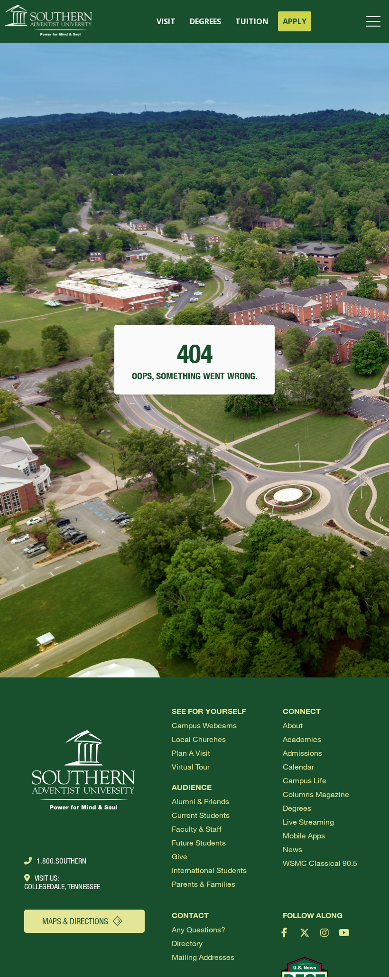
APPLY (294, 21)
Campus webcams (204, 725)
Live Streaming (308, 821)
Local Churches (199, 738)
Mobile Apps (304, 835)
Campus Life (304, 780)
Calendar (298, 766)
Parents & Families (203, 883)
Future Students (199, 842)
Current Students (201, 814)
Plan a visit (191, 752)
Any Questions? (198, 929)
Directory (187, 943)
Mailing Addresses (203, 956)
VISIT (166, 21)
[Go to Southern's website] (48, 21)
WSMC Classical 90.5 (320, 862)
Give (179, 856)
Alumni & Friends (200, 801)
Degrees (297, 807)
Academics (302, 738)
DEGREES (205, 21)
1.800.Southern (61, 860)
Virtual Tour (191, 766)
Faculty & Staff (197, 828)
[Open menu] (375, 21)
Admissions (302, 752)
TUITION (252, 21)
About (293, 725)
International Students (209, 869)
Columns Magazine (316, 794)
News (292, 849)
